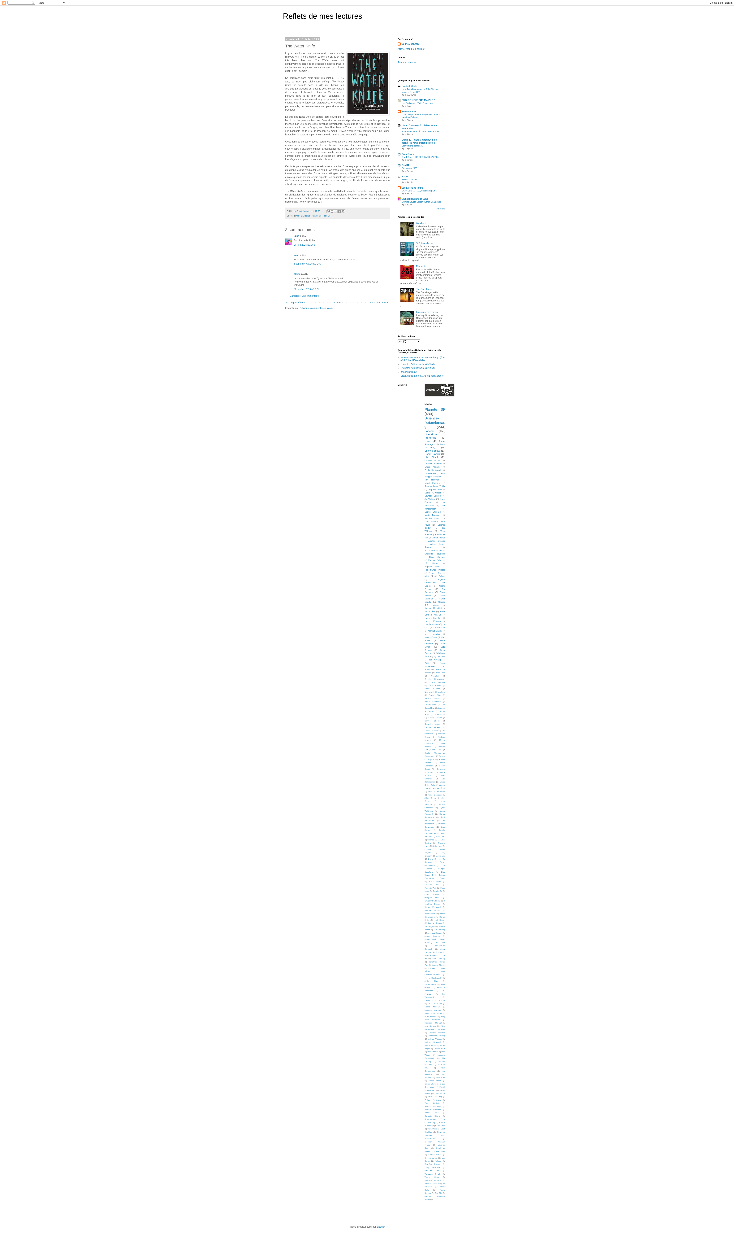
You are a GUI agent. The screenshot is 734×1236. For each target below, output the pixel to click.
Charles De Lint (432, 460)
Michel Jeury (430, 1045)
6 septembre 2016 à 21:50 (307, 263)
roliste (427, 576)
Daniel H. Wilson (433, 493)
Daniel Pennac (432, 689)
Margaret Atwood (433, 1010)
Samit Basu (440, 1126)
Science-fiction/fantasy (435, 422)
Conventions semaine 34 (413, 146)
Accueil (337, 302)
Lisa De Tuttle (435, 1003)
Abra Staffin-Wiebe (436, 792)
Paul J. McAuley (435, 1097)
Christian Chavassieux (435, 679)
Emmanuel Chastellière (435, 692)
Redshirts (421, 266)
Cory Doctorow (435, 489)
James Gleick (430, 939)
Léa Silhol (431, 457)
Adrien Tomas (438, 538)
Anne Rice (440, 673)
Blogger (381, 1226)
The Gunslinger (424, 289)
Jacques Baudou (435, 933)
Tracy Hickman (432, 1167)
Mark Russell (430, 1016)
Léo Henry (431, 563)
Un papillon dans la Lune (415, 199)
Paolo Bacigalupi (302, 216)
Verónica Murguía (433, 1180)
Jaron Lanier (439, 942)
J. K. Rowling (439, 930)
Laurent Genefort (433, 618)
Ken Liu (438, 615)
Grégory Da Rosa (432, 901)
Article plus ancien (379, 302)
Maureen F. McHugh (434, 1023)
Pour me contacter (407, 62)
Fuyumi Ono (430, 705)
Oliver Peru (437, 750)
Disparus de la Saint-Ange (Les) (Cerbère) (422, 376)
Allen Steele (430, 798)
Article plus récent (295, 302)
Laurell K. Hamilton (433, 463)
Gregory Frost (432, 897)
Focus (442, 878)
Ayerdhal (435, 676)
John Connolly (438, 959)
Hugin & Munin (409, 86)
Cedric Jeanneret (410, 44)
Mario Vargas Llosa (433, 1013)
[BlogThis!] (332, 211)
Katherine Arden (433, 724)
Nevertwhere (409, 111)
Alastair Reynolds (436, 541)
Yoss (427, 663)
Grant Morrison (432, 894)
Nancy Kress (431, 637)
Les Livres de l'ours (412, 187)
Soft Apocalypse (424, 243)
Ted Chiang (435, 660)
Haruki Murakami (433, 907)
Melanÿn (441, 1029)
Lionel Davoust (432, 454)
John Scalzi (439, 714)
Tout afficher (440, 209)
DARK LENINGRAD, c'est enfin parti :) (419, 191)
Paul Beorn (440, 1094)
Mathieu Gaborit (433, 518)
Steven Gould (435, 1155)
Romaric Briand (432, 1116)
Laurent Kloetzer (433, 621)
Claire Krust (437, 846)
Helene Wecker (432, 910)
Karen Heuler (431, 984)
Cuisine (428, 849)
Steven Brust (439, 1151)
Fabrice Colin (434, 560)
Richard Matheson (433, 1106)
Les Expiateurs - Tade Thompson (417, 103)
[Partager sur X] (336, 211)
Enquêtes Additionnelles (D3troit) (417, 364)
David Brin (441, 856)
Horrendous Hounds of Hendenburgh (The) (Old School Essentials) (422, 359)
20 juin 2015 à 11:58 (304, 244)
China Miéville (432, 467)
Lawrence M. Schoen (435, 1000)
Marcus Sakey (435, 631)
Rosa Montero (431, 1119)
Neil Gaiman (430, 521)
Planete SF (317, 216)
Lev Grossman (432, 624)
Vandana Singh (432, 1174)
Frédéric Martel (432, 885)
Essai (428, 441)
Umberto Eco (432, 1171)
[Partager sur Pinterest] (343, 211)
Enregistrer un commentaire (304, 296)
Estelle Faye (430, 473)
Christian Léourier (437, 682)
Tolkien (438, 1161)
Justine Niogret (435, 718)
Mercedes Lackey (437, 1036)
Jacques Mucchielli (433, 608)
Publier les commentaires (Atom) (316, 308)
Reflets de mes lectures (322, 16)
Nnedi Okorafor (433, 483)
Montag (298, 274)
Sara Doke (432, 1129)
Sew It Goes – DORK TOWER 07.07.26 (420, 157)
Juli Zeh (431, 968)
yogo (296, 255)
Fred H (405, 165)
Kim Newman (432, 480)
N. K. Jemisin (432, 634)
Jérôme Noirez (432, 981)
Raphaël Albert (432, 566)
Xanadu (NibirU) (408, 372)
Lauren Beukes (432, 727)
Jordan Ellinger (439, 965)
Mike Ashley (432, 1052)
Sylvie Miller (440, 656)
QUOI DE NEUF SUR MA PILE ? (418, 100)
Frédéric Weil (430, 888)
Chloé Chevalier (437, 557)
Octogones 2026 (409, 168)
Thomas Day (435, 573)
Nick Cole (441, 1077)
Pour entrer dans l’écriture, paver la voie (420, 131)
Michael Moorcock (433, 1042)
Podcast (326, 216)
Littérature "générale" (431, 436)
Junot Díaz (430, 611)
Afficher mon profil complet (411, 49)
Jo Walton (430, 499)
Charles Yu (432, 840)
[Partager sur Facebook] (339, 211)
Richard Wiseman (433, 1110)
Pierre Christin (432, 1103)
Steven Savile (431, 1158)
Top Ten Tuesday (433, 1164)
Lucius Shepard (433, 512)
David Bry (432, 859)
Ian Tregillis (430, 926)
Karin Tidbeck (432, 721)
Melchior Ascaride (437, 1033)
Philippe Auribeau (433, 1100)
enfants (428, 1196)
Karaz (405, 176)
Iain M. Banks (435, 923)
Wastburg (421, 223)
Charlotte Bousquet (435, 554)
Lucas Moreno (432, 1007)
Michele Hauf (440, 1049)
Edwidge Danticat (433, 496)
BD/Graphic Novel (433, 550)
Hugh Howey (439, 920)
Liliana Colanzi (431, 731)
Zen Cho (439, 1193)
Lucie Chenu (440, 627)
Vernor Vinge (432, 1177)
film (443, 486)
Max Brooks (430, 1026)
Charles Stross (432, 450)
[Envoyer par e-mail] (328, 211)
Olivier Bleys (430, 1084)
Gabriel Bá (437, 891)
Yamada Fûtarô (438, 788)
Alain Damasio (435, 795)
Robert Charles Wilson (435, 570)
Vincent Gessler (432, 1183)
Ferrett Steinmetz (433, 701)
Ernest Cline (435, 695)
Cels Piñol (441, 836)
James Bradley (432, 936)
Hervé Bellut (430, 914)
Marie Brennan (432, 515)
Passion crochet (409, 179)
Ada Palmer (440, 576)
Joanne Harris (431, 955)
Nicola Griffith (435, 1081)
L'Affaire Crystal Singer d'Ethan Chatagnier (421, 202)
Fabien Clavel (432, 698)
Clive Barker (435, 685)
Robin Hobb (432, 1113)
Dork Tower (408, 154)
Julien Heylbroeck (433, 978)
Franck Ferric (435, 881)
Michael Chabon (435, 1039)
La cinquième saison (427, 312)
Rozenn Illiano (431, 486)
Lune (296, 236)
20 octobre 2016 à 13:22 (306, 289)
